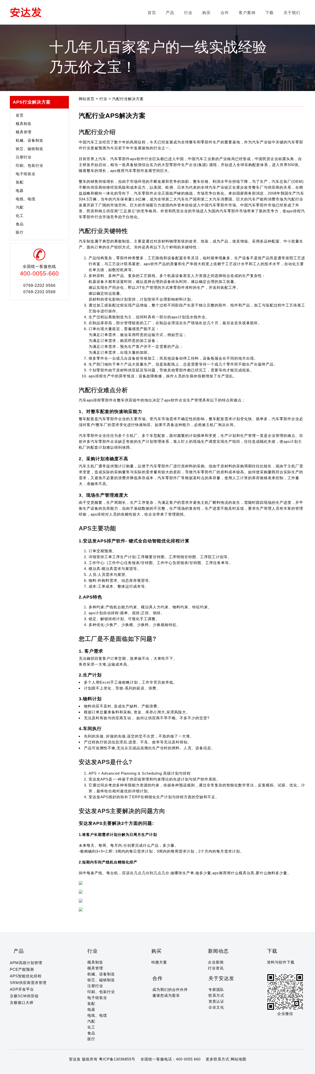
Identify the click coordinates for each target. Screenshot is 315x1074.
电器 (20, 190)
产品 (170, 13)
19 (84, 1068)
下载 (269, 13)
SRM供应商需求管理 (28, 983)
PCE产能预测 (22, 969)
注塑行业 (24, 157)
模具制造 (24, 124)
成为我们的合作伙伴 (170, 989)
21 (94, 1068)
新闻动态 (218, 951)
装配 (20, 182)
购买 (206, 13)
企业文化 (216, 1007)
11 (45, 1068)
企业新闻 (216, 962)
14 (60, 1068)
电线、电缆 (25, 199)
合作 (224, 13)
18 (79, 1068)
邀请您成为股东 (166, 995)
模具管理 (24, 132)
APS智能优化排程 (26, 976)
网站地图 (238, 1059)
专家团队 (216, 989)
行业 (188, 13)
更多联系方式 (217, 1059)
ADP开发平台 (22, 989)
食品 (20, 224)
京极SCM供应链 (24, 996)
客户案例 (247, 13)
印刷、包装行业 (29, 165)
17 (74, 1068)
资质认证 (216, 1001)
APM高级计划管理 (26, 963)
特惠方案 (159, 962)
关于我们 (292, 13)
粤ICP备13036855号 (117, 1059)
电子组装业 (25, 174)
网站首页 (87, 99)
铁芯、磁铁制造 (29, 149)
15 (64, 1068)
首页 (152, 13)
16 (69, 1068)
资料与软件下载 (281, 962)
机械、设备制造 (29, 140)
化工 (20, 216)
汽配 (20, 207)
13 (55, 1068)
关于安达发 (221, 978)
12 (50, 1068)
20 (89, 1068)
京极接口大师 (21, 1002)
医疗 (20, 232)
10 (40, 1068)
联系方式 (216, 995)
